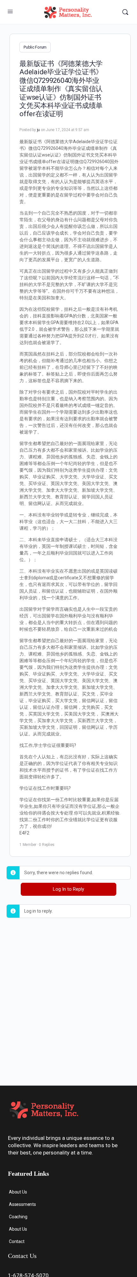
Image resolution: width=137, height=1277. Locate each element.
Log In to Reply (68, 889)
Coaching (18, 1216)
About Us (18, 1191)
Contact (17, 1241)
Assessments (22, 1204)
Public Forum (35, 47)
